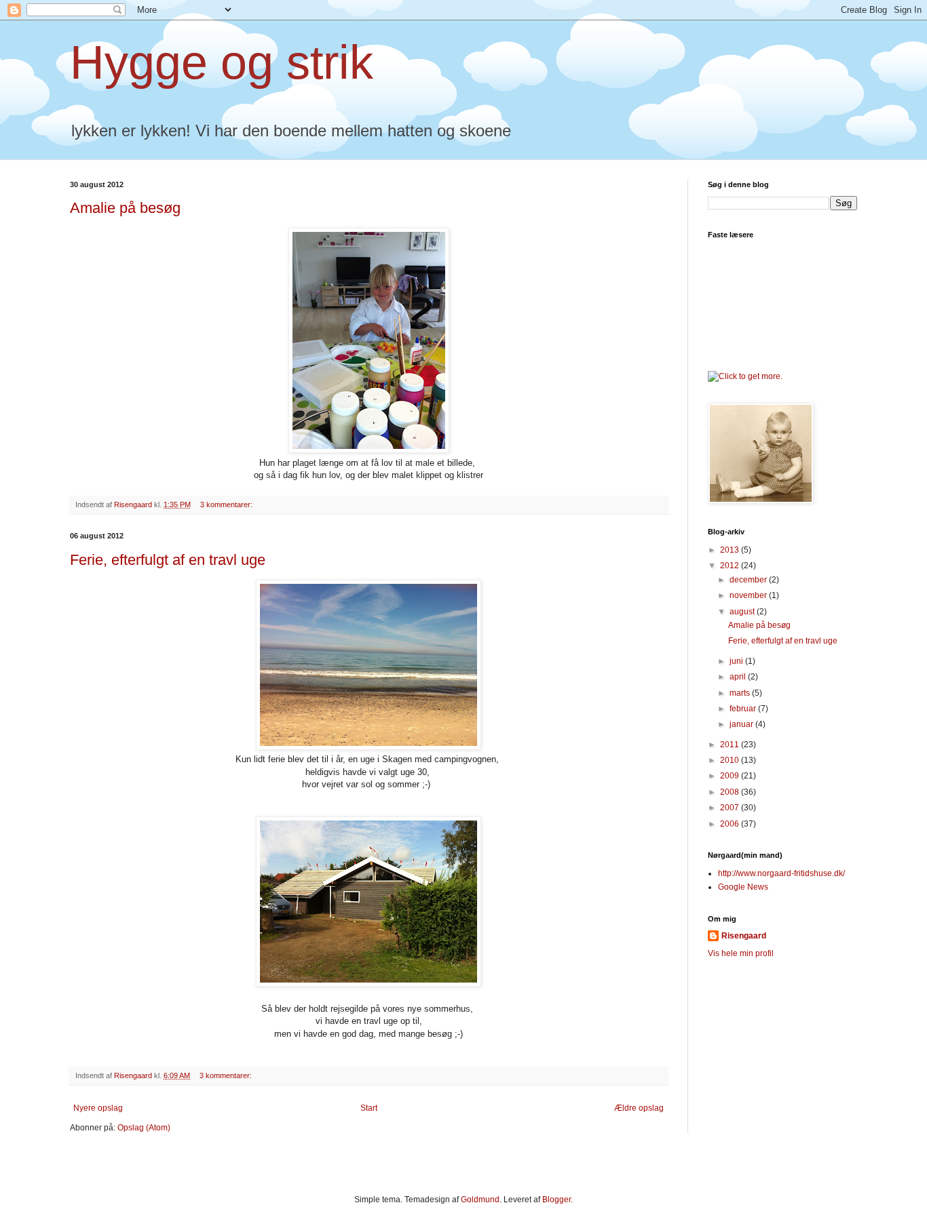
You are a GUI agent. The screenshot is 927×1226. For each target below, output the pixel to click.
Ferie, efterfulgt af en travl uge (167, 559)
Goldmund (480, 1199)
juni (737, 661)
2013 (730, 550)
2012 (730, 565)
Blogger (556, 1199)
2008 (730, 792)
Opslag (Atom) (143, 1127)
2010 (730, 760)
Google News (743, 887)
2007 (730, 807)
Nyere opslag (98, 1108)
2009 (730, 775)
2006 (730, 824)
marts (741, 693)
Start (368, 1108)
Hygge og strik (221, 62)
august (743, 611)
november (749, 595)
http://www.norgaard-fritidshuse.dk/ (781, 873)
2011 (730, 744)
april (739, 676)
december (749, 580)
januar (742, 724)
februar (744, 708)
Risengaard (743, 936)
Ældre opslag (639, 1108)
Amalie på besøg (125, 207)
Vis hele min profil (741, 953)
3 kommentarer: (227, 504)
